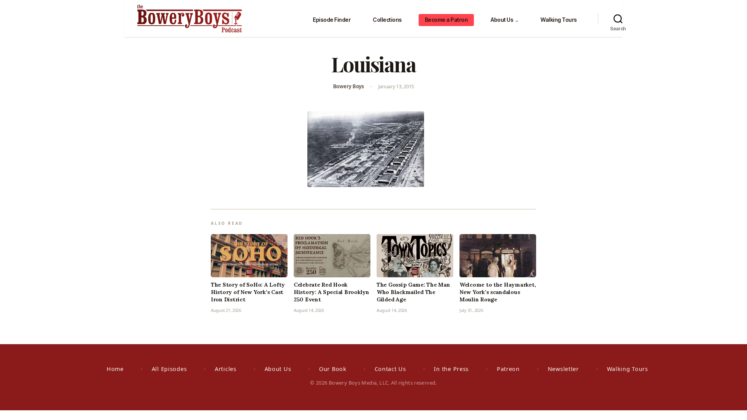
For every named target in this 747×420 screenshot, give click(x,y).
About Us (504, 19)
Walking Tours (558, 19)
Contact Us (390, 369)
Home (115, 369)
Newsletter (563, 369)
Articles (226, 369)
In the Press (451, 369)
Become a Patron (446, 19)
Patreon (508, 369)
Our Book (333, 369)
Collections (387, 19)
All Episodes (169, 369)
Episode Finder (332, 19)
